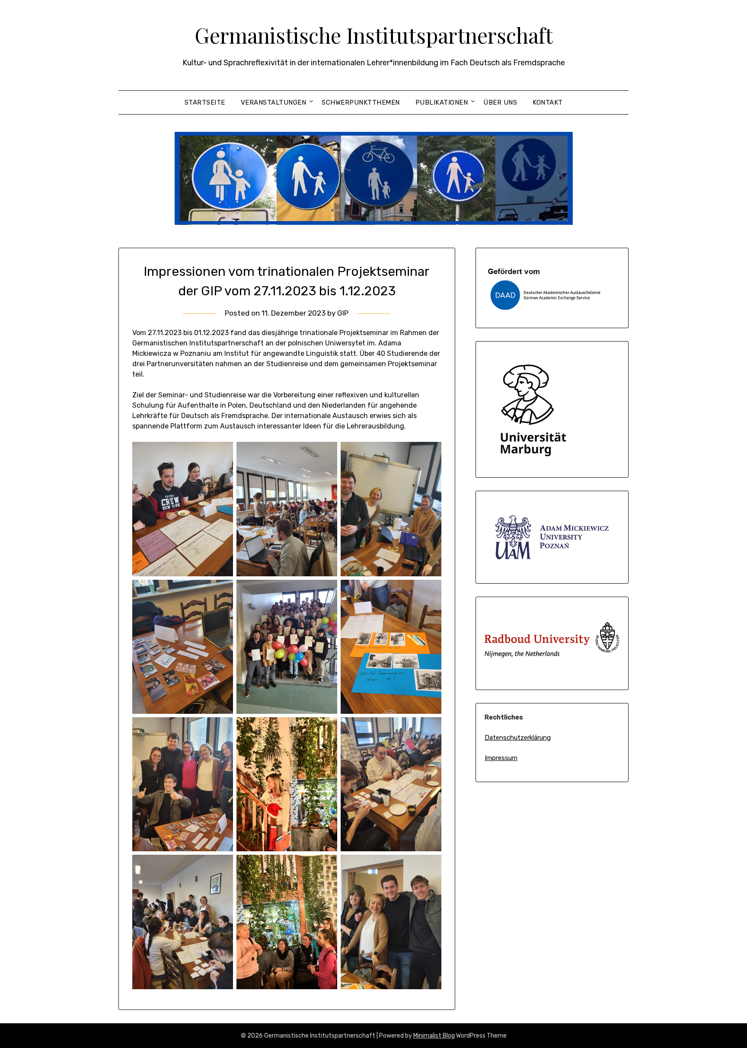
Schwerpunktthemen (361, 102)
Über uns (500, 102)
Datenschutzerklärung (518, 737)
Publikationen (441, 102)
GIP (342, 313)
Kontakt (548, 102)
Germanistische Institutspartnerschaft (374, 35)
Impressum (501, 758)
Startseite (205, 102)
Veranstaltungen (273, 102)
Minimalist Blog (434, 1035)
